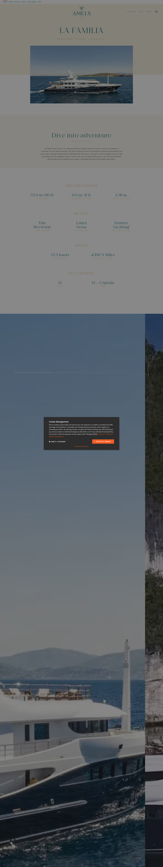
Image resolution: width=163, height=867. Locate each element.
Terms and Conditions (81, 446)
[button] (57, 442)
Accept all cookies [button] (103, 441)
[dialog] (81, 433)
